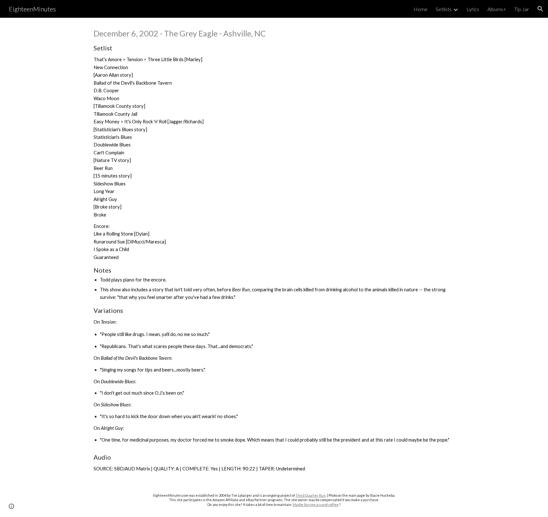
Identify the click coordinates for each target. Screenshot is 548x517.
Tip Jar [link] (521, 9)
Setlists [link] (444, 9)
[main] (274, 250)
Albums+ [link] (496, 9)
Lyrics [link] (472, 9)
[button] (540, 8)
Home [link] (420, 9)
